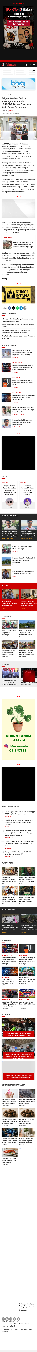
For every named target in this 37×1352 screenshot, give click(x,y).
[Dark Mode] (26, 64)
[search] (30, 64)
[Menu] (33, 64)
